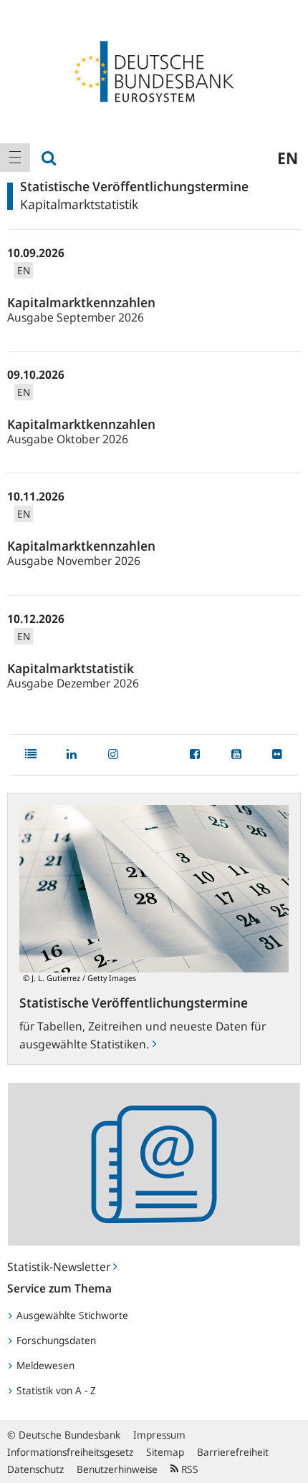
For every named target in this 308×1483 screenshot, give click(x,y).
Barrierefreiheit (233, 1452)
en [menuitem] (287, 157)
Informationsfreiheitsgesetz (70, 1452)
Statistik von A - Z (55, 1390)
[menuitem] (15, 157)
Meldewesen (44, 1365)
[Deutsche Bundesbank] (154, 70)
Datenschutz (35, 1469)
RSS (188, 1469)
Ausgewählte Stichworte (71, 1315)
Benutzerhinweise (117, 1469)
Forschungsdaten (55, 1340)
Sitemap (165, 1452)
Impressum (159, 1434)
